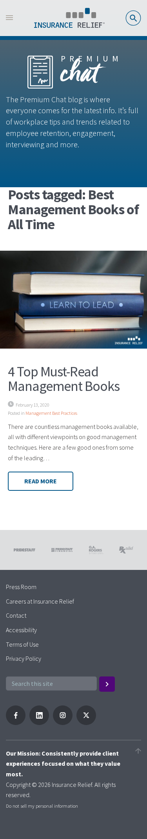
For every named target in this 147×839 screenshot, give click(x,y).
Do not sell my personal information (42, 806)
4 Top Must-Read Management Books (64, 379)
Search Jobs (133, 18)
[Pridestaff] (69, 18)
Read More (40, 481)
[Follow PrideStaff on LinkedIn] (39, 723)
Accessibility (21, 630)
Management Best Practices (51, 413)
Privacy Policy (23, 658)
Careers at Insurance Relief (40, 601)
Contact (16, 615)
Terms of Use (22, 644)
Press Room (21, 587)
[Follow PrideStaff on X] (86, 723)
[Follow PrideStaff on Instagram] (63, 723)
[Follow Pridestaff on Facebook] (15, 723)
